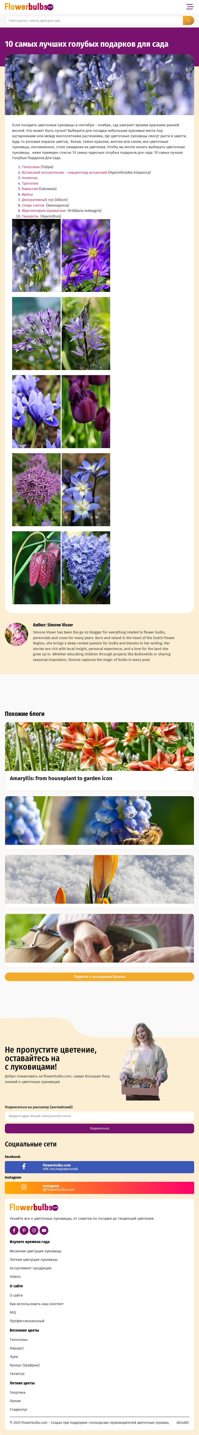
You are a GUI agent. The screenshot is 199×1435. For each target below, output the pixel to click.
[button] (190, 6)
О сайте (16, 1295)
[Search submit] (188, 20)
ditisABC (182, 1423)
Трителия (30, 183)
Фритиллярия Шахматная (44, 210)
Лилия (15, 1401)
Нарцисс (17, 1348)
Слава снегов (33, 205)
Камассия (30, 189)
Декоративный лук (38, 200)
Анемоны (30, 178)
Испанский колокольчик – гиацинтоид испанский (64, 172)
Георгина (17, 1392)
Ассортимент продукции (30, 1268)
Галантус (17, 1374)
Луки (14, 1356)
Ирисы (27, 194)
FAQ (13, 1312)
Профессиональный (27, 1321)
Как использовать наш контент (37, 1304)
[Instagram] (34, 1230)
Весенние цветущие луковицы (35, 1251)
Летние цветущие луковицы (34, 1259)
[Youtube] (44, 1230)
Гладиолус (18, 1409)
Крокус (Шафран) (25, 1365)
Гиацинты (30, 216)
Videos (15, 1276)
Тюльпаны (31, 167)
